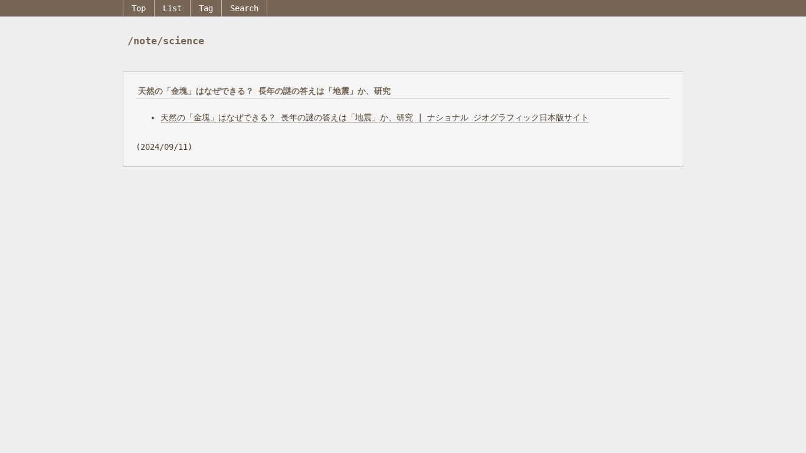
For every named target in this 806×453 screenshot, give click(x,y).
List (172, 8)
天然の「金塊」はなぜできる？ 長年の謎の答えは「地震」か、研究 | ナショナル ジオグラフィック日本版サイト (374, 117)
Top (139, 8)
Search (244, 8)
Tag (206, 8)
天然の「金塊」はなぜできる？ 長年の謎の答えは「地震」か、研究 (264, 91)
